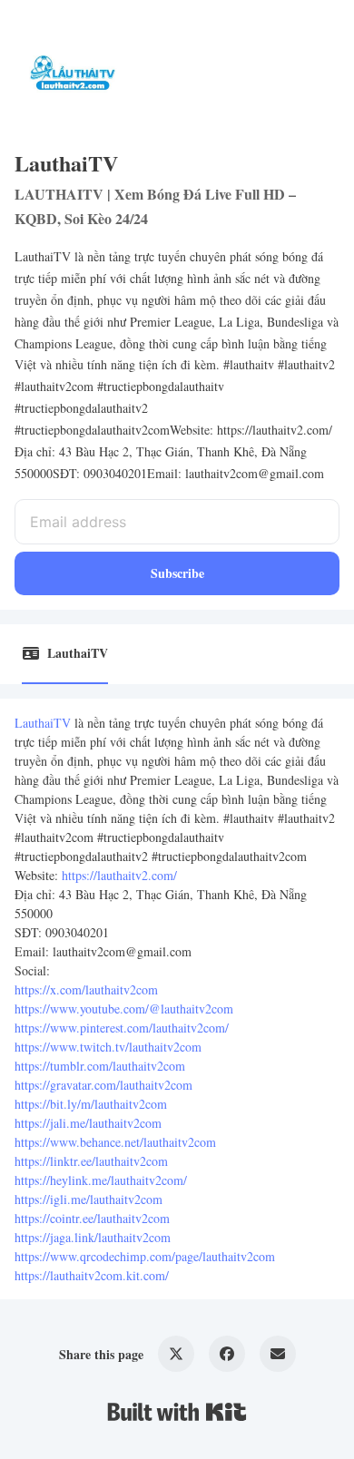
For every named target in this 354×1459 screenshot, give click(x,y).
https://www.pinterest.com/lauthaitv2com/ (122, 1027)
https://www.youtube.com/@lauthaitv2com (124, 1008)
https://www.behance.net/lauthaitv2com (115, 1142)
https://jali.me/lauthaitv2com (88, 1122)
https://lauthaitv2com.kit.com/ (92, 1275)
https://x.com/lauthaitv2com (86, 989)
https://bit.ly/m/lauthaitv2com (91, 1103)
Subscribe (177, 573)
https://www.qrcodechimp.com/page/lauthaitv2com (145, 1256)
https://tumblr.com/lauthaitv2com (100, 1065)
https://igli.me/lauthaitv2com (88, 1199)
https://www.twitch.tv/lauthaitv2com (108, 1046)
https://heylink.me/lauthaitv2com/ (101, 1180)
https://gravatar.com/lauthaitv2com (103, 1084)
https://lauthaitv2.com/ (119, 875)
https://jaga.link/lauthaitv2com (93, 1237)
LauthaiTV (43, 722)
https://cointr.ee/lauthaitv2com (92, 1218)
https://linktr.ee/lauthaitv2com (91, 1161)
